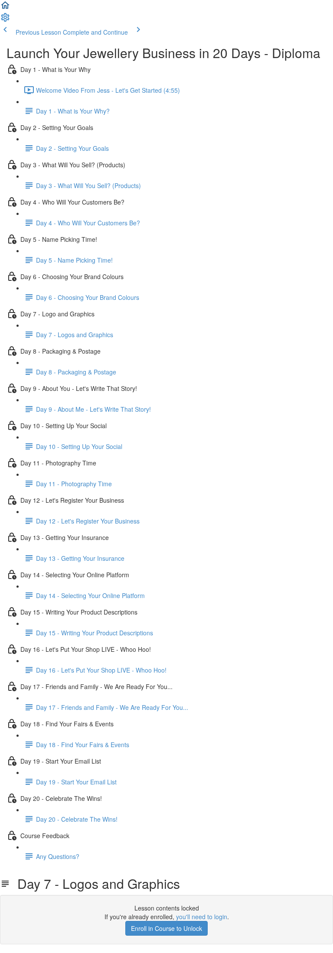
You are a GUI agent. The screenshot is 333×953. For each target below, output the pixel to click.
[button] (5, 7)
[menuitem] (5, 20)
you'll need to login (201, 916)
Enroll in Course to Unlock (166, 928)
